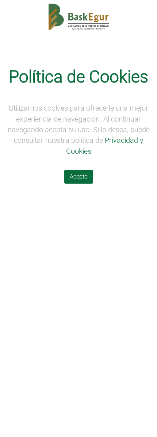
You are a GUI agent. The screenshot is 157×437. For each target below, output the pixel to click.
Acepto (79, 176)
